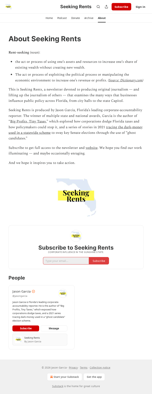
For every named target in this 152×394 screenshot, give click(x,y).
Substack (57, 386)
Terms (83, 367)
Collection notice (100, 367)
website (92, 148)
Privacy (73, 367)
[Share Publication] (106, 6)
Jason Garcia (21, 291)
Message (54, 328)
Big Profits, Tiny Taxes (28, 121)
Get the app (94, 377)
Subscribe (121, 7)
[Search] (98, 6)
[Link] (3, 39)
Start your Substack (66, 377)
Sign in (140, 7)
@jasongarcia (19, 296)
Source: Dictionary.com (126, 80)
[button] (49, 18)
